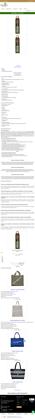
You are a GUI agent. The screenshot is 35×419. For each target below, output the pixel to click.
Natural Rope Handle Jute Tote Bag (17, 320)
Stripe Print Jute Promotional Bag (17, 289)
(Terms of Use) (19, 416)
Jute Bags (3, 70)
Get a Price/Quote (17, 74)
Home (3, 68)
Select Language (30, 1)
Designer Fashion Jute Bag (17, 351)
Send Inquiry (18, 65)
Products (3, 69)
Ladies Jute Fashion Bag (17, 381)
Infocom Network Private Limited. (18, 417)
